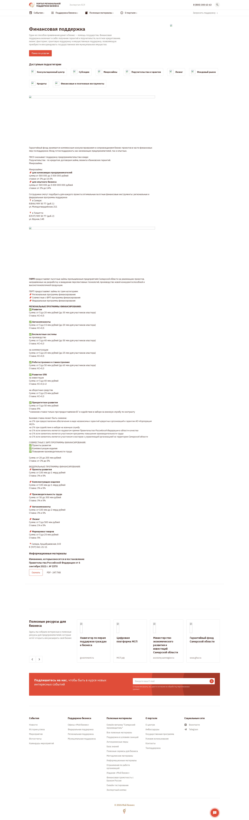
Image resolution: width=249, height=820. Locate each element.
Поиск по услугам (40, 53)
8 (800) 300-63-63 (202, 4)
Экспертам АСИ (77, 4)
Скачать (36, 572)
